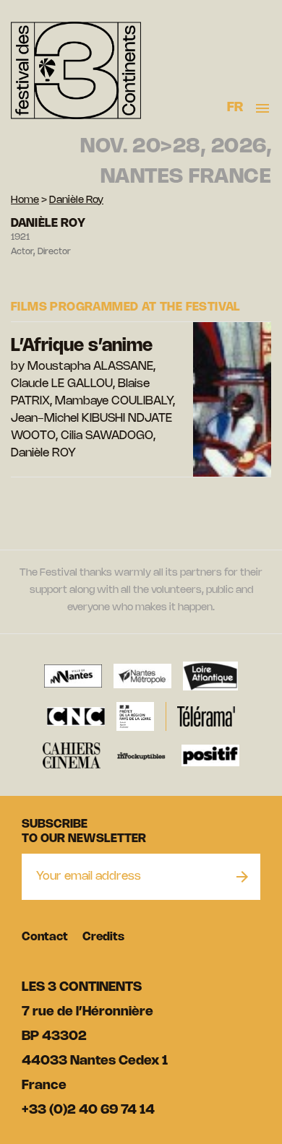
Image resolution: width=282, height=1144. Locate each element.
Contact (45, 937)
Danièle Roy (76, 200)
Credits (103, 937)
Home (25, 200)
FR (235, 107)
